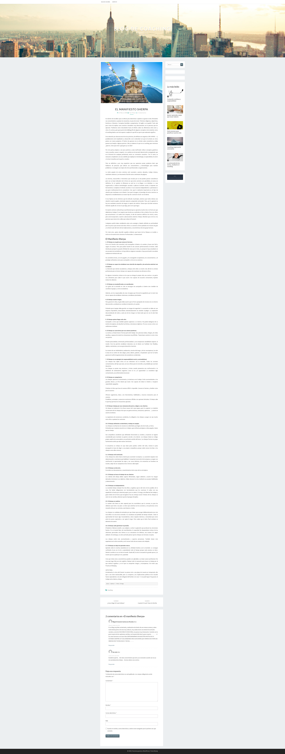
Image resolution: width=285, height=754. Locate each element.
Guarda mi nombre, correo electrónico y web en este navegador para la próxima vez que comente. (131, 730)
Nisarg (156, 751)
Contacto (114, 2)
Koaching (110, 590)
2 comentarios (141, 112)
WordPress (146, 751)
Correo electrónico (111, 713)
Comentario (109, 681)
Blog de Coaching (105, 2)
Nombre (108, 705)
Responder (112, 645)
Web (107, 721)
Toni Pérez (132, 112)
